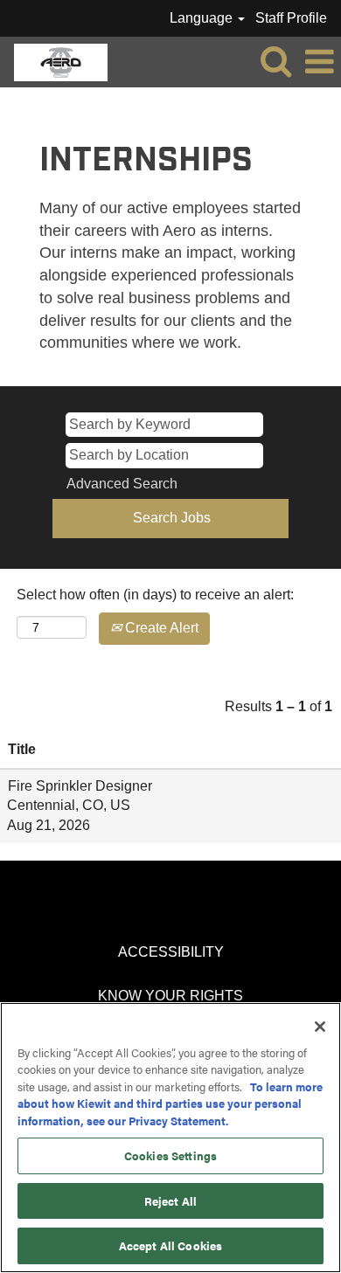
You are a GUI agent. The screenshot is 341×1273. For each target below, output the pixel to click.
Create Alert (160, 627)
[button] (319, 62)
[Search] (275, 61)
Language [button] (203, 17)
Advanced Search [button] (121, 483)
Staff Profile (291, 17)
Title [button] (22, 749)
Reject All (170, 1201)
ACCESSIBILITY (171, 951)
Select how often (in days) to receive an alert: (155, 594)
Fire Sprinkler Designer (80, 785)
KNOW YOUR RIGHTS (170, 995)
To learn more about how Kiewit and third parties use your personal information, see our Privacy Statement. (170, 1103)
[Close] (320, 1026)
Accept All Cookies (170, 1245)
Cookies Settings (170, 1155)
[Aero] (54, 60)
